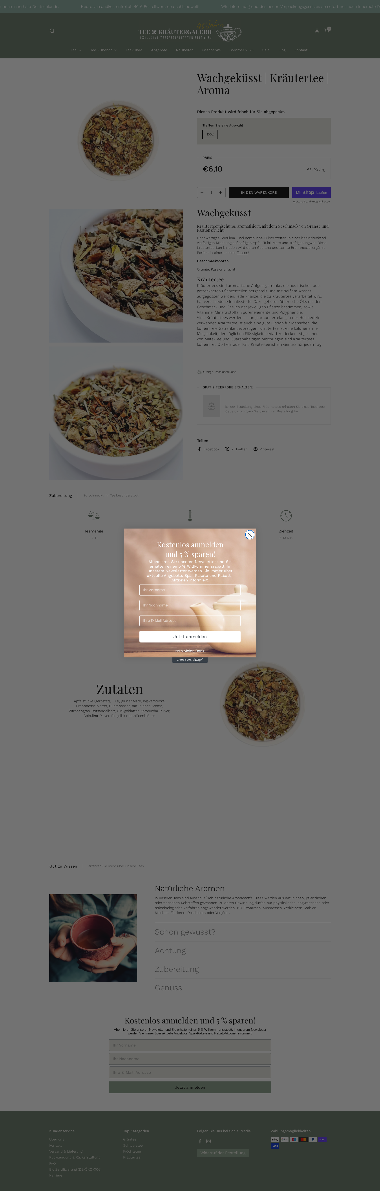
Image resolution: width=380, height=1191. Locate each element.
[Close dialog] (249, 534)
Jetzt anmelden (190, 636)
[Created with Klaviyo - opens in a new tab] (190, 660)
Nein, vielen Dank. (190, 650)
